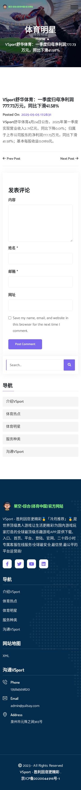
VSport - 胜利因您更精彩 (39, 772)
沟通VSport (15, 452)
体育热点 (13, 414)
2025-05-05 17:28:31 (36, 115)
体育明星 (13, 427)
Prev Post (13, 158)
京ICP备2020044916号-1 (40, 779)
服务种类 (13, 439)
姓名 (13, 248)
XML (6, 656)
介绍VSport (15, 402)
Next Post (67, 158)
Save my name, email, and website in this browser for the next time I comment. (40, 324)
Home (40, 39)
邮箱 (13, 272)
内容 (12, 200)
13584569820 (20, 690)
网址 (12, 295)
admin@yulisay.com (25, 706)
